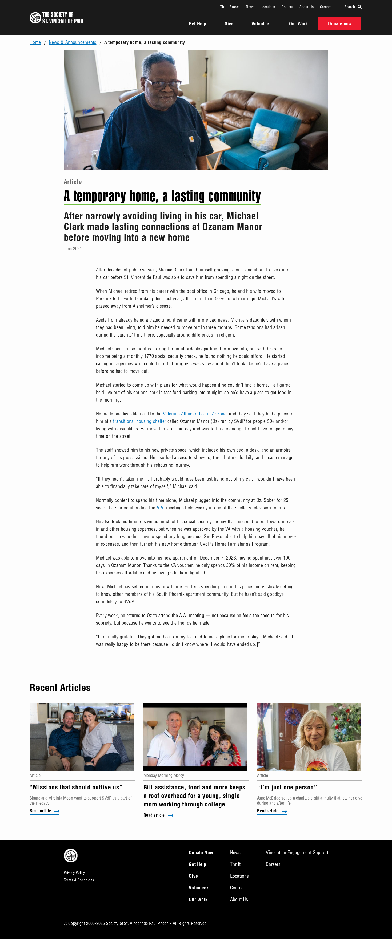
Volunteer (261, 24)
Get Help (197, 24)
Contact (287, 7)
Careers (325, 7)
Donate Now (201, 853)
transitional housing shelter (139, 421)
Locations (268, 7)
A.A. (161, 508)
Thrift (235, 864)
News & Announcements (73, 42)
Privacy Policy (74, 872)
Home (35, 42)
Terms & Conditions (79, 880)
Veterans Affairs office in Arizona (194, 414)
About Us (306, 7)
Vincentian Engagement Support (297, 852)
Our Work (298, 24)
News (250, 7)
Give (229, 24)
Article (73, 182)
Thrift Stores (229, 7)
